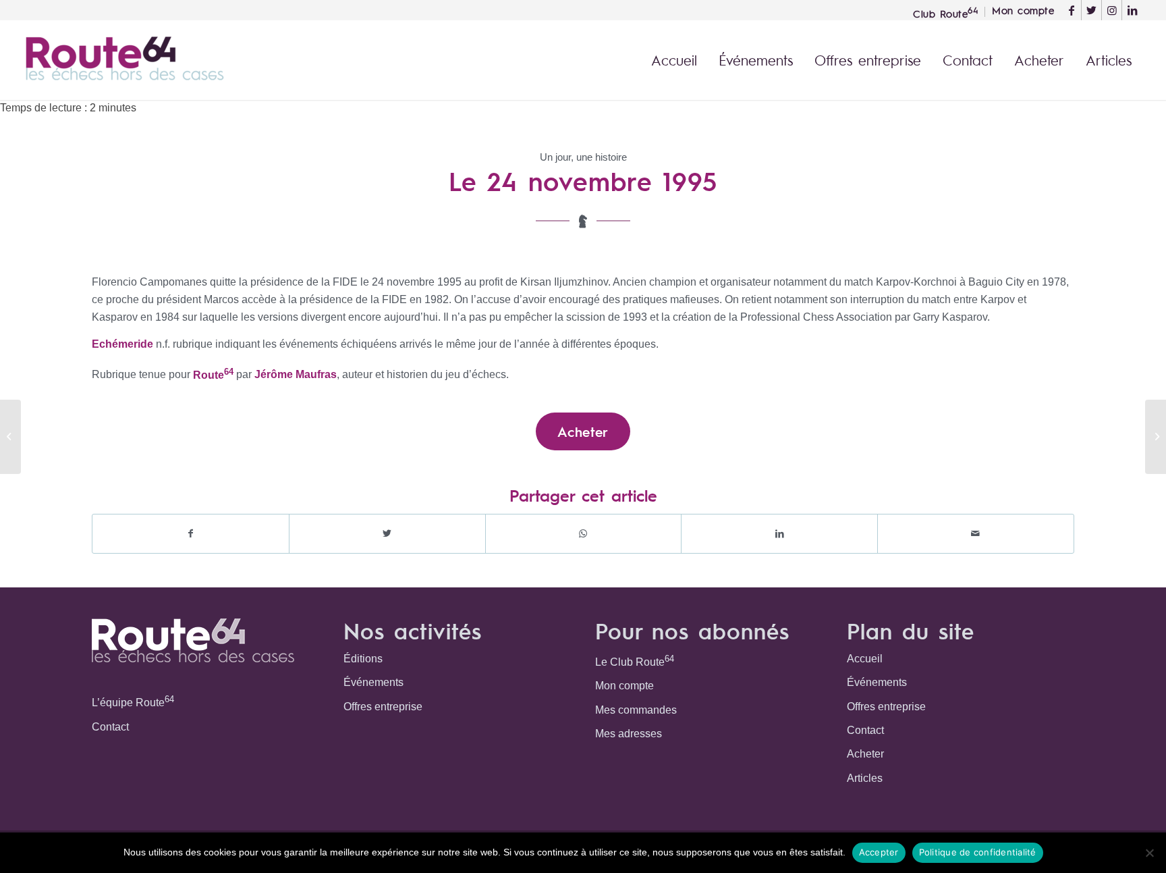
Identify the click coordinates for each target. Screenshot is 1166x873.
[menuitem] (945, 12)
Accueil (865, 658)
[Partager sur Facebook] (190, 533)
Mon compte (624, 685)
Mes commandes (636, 710)
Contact (110, 727)
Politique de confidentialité (977, 852)
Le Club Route (634, 661)
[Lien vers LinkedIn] (1132, 10)
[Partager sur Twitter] (387, 533)
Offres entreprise (382, 706)
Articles (865, 778)
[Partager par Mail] (976, 533)
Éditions (363, 658)
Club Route (945, 12)
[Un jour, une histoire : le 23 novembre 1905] (10, 437)
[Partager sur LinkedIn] (779, 533)
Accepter (879, 852)
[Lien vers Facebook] (1071, 10)
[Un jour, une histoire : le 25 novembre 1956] (1155, 437)
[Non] (1149, 852)
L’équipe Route (133, 701)
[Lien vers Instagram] (1111, 10)
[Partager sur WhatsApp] (584, 533)
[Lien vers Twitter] (1091, 10)
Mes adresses (628, 733)
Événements (373, 682)
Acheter (865, 754)
